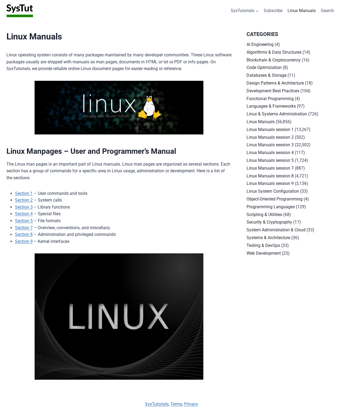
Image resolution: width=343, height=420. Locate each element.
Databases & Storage (266, 75)
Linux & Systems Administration (277, 113)
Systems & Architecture (268, 237)
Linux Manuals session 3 (270, 144)
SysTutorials (157, 404)
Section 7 (24, 227)
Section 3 (24, 207)
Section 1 (24, 193)
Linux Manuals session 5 (270, 160)
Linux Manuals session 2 (270, 137)
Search (327, 10)
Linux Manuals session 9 (270, 183)
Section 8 (24, 234)
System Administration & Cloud (276, 229)
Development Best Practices (273, 90)
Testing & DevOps (263, 245)
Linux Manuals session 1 (270, 129)
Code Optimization (264, 67)
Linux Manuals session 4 (270, 152)
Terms (176, 404)
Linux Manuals (302, 10)
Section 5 (24, 220)
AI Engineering (260, 44)
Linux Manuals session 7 (270, 168)
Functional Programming (270, 98)
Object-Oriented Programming (275, 199)
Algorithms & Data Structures (274, 52)
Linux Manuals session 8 (270, 175)
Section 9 (24, 241)
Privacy (191, 404)
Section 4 (24, 213)
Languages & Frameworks (271, 106)
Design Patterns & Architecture (275, 83)
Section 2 (24, 200)
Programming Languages (271, 206)
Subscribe (273, 10)
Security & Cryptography (269, 222)
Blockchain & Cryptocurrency (274, 60)
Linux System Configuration (273, 191)
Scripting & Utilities (264, 214)
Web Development (264, 253)
